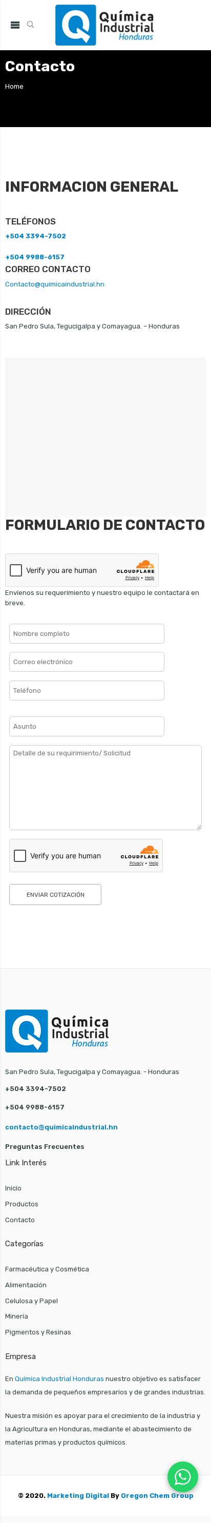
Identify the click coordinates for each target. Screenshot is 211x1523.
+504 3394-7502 (35, 236)
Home (14, 86)
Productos (21, 1204)
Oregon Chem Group (157, 1495)
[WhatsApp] (182, 1477)
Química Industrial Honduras (59, 1379)
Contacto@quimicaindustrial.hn (54, 284)
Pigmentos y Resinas (38, 1332)
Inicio (13, 1188)
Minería (16, 1316)
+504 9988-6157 (35, 257)
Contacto (20, 1220)
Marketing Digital (78, 1495)
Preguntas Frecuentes (45, 1146)
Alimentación (26, 1285)
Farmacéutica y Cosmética (47, 1269)
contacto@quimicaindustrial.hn (61, 1127)
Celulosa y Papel (31, 1301)
